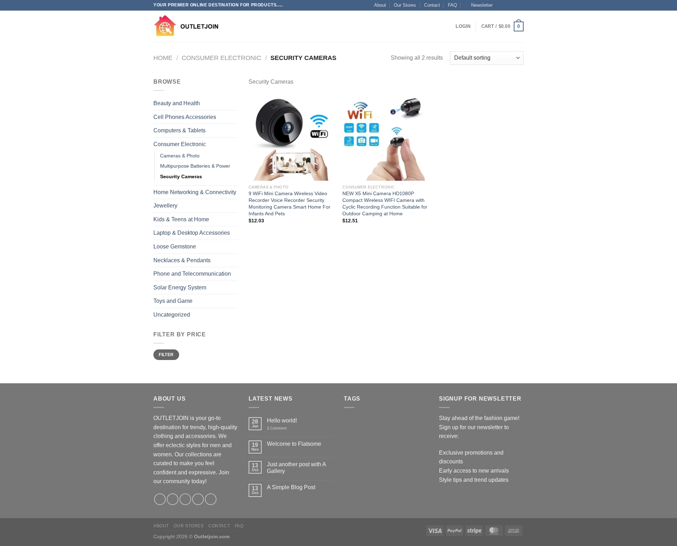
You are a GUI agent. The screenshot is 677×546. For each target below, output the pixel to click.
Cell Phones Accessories (184, 117)
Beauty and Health (176, 103)
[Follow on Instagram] (507, 5)
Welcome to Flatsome (294, 444)
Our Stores (405, 5)
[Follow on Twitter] (513, 5)
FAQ (452, 5)
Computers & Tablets (179, 130)
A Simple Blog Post (291, 487)
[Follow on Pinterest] (210, 499)
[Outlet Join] (188, 26)
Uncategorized (171, 315)
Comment (277, 428)
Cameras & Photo (180, 155)
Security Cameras (181, 176)
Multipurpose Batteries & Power (195, 166)
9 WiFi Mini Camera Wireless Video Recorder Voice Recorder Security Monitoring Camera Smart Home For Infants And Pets (289, 203)
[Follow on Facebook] (500, 5)
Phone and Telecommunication (192, 274)
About (380, 5)
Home (162, 57)
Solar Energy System (179, 287)
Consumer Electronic (221, 57)
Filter (166, 354)
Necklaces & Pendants (182, 260)
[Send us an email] (520, 5)
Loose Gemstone (174, 247)
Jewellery (165, 206)
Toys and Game (173, 301)
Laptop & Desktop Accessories (191, 233)
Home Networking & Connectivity (194, 192)
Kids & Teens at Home (181, 219)
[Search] (237, 26)
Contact (432, 5)
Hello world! (282, 421)
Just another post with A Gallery (296, 467)
